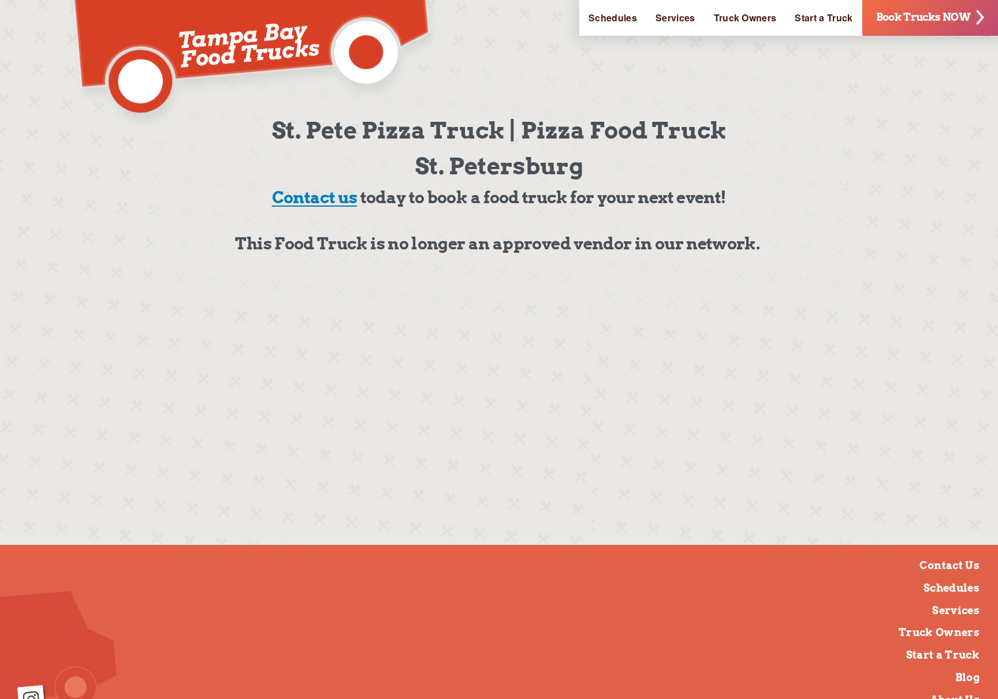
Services (675, 17)
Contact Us (949, 565)
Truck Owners (745, 17)
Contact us (315, 197)
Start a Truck (823, 17)
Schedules (613, 17)
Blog (967, 677)
